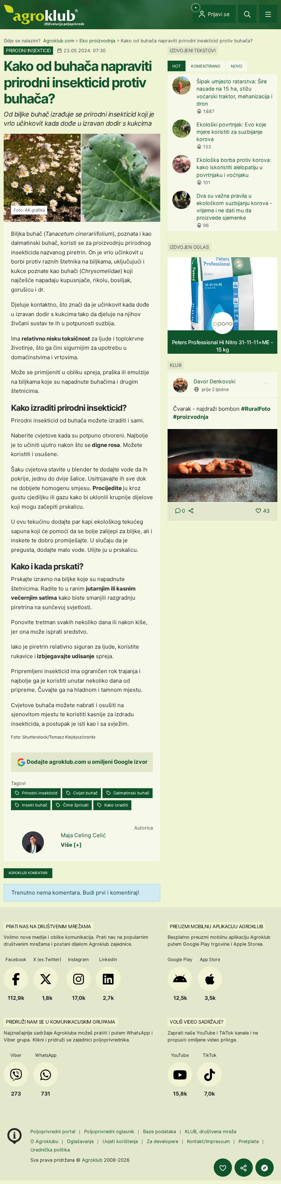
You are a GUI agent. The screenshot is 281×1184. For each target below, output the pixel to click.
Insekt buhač (34, 805)
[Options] (265, 384)
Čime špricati (75, 805)
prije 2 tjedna (215, 389)
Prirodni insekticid (39, 793)
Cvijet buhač (85, 793)
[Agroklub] (44, 14)
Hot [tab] (176, 66)
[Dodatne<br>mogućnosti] (264, 1167)
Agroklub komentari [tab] (28, 873)
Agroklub (92, 1160)
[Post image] (222, 465)
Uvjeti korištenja (120, 1141)
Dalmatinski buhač (130, 793)
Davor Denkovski (214, 381)
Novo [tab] (236, 66)
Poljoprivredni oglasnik (110, 1131)
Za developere (162, 1141)
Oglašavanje (80, 1141)
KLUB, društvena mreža (210, 1131)
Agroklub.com (58, 40)
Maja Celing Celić (83, 835)
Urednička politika (50, 1150)
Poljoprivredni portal (53, 1131)
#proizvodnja (191, 416)
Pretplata (249, 1141)
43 (266, 511)
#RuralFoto (255, 408)
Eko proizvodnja (97, 40)
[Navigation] (268, 14)
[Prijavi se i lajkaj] (223, 1167)
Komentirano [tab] (205, 66)
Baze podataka (160, 1131)
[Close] (247, 14)
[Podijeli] (244, 1167)
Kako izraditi (115, 805)
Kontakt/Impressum (208, 1141)
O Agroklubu (44, 1141)
